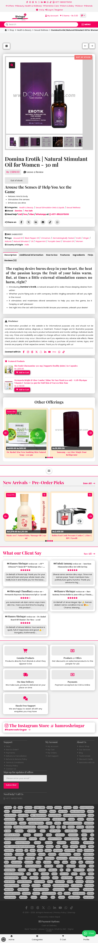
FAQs (8, 746)
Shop (12, 30)
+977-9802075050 (60, 214)
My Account (53, 746)
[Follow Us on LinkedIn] (41, 2)
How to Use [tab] (51, 255)
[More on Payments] (73, 674)
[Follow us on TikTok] (50, 2)
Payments (10, 753)
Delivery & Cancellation (16, 756)
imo (25, 214)
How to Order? (12, 749)
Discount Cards (86, 759)
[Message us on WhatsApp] (47, 2)
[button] (68, 15)
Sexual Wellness (41, 30)
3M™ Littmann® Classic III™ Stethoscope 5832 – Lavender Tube (26, 566)
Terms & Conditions (15, 762)
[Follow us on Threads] (33, 2)
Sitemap (71, 912)
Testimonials (84, 756)
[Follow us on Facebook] (27, 2)
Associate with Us (86, 762)
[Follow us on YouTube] (44, 2)
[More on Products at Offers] (73, 650)
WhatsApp (41, 214)
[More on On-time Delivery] (25, 674)
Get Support (53, 756)
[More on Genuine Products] (25, 650)
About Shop (84, 746)
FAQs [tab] (90, 255)
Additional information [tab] (31, 255)
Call (20, 214)
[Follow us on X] (35, 2)
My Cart (51, 749)
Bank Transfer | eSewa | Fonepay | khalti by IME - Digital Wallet (49, 930)
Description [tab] (10, 255)
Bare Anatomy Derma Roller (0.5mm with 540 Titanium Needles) (72, 594)
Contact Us (11, 769)
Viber (31, 214)
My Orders (52, 753)
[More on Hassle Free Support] (25, 698)
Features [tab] (65, 255)
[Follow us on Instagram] (30, 2)
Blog (81, 753)
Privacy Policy (12, 765)
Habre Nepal (54, 917)
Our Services (84, 749)
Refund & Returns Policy (16, 759)
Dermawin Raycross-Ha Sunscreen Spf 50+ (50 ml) (25, 594)
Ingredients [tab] (79, 255)
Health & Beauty (24, 30)
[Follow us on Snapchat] (38, 2)
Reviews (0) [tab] (10, 260)
